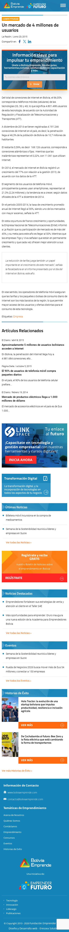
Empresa (18, 316)
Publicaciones (13, 913)
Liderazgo (11, 909)
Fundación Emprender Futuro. (47, 923)
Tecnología (12, 900)
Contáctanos (10, 826)
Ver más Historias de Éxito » (17, 770)
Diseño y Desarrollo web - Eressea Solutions (35, 928)
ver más (27, 725)
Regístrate (13, 577)
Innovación (12, 904)
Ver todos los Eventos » (18, 680)
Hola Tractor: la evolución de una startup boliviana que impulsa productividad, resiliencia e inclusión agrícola (41, 706)
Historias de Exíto (13, 849)
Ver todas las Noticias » (18, 542)
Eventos (8, 843)
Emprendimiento (12, 832)
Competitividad (11, 19)
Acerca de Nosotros (14, 815)
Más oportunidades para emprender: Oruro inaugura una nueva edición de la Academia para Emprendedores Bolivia (36, 619)
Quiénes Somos (12, 820)
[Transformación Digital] (26, 485)
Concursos (9, 837)
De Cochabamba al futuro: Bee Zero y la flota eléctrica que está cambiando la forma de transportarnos (42, 739)
